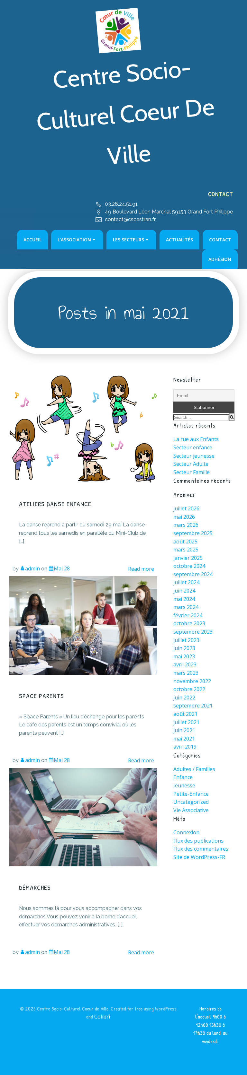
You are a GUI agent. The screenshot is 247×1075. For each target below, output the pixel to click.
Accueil (32, 240)
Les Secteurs (128, 240)
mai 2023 (184, 656)
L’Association (74, 240)
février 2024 (187, 615)
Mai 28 (62, 568)
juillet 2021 (186, 722)
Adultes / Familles (194, 769)
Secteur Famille (191, 472)
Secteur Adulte (190, 463)
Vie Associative (191, 810)
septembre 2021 (193, 705)
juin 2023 (184, 648)
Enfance (183, 777)
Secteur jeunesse (194, 455)
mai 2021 (184, 738)
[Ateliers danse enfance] (83, 428)
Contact (220, 240)
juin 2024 (184, 590)
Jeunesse (184, 785)
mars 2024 (185, 607)
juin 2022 (184, 697)
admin (32, 568)
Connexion (186, 832)
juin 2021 (184, 730)
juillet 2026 (186, 508)
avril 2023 (185, 664)
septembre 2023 (193, 631)
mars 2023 (185, 672)
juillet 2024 (186, 582)
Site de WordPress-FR (199, 857)
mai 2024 (184, 599)
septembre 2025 (193, 533)
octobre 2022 (189, 689)
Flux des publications (198, 840)
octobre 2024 (189, 565)
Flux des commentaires (200, 848)
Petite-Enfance (191, 793)
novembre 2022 (192, 681)
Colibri (102, 1016)
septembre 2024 (193, 574)
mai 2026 (184, 516)
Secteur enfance (192, 447)
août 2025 (185, 541)
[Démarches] (83, 816)
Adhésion (219, 259)
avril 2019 (185, 746)
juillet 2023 (186, 640)
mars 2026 (185, 524)
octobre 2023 (189, 623)
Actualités (179, 240)
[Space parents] (83, 625)
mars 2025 (185, 549)
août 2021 (185, 713)
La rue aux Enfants (196, 439)
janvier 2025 (188, 557)
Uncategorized (191, 801)
